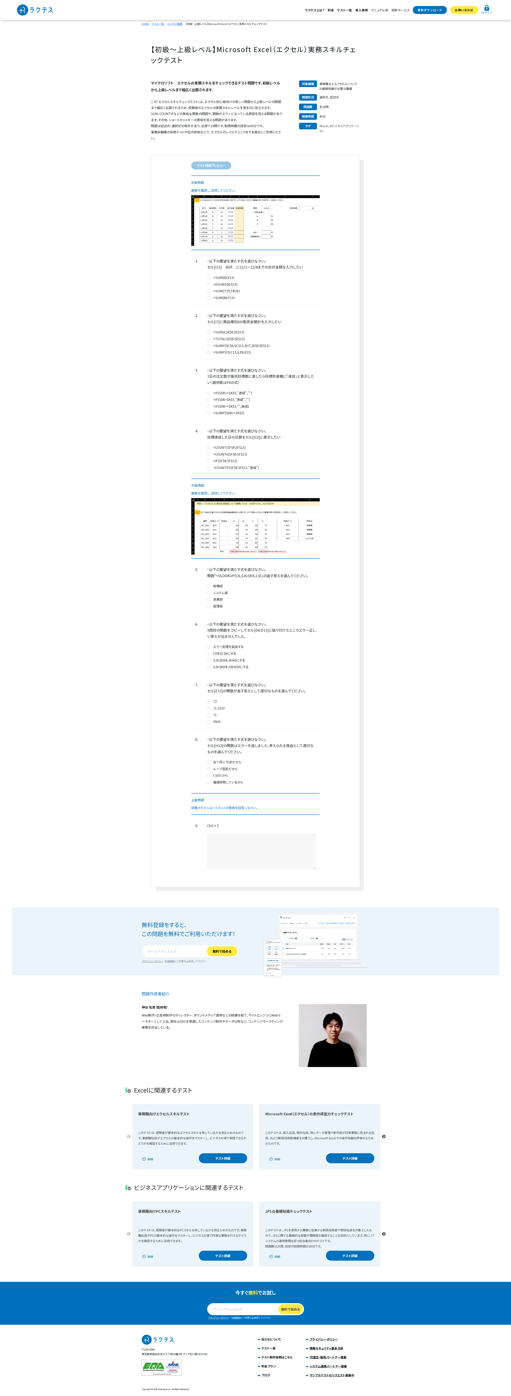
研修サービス (401, 10)
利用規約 (169, 961)
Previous (129, 1137)
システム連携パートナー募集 (328, 1366)
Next (384, 1137)
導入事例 (361, 10)
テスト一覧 (344, 10)
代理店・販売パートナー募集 (328, 1357)
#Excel (323, 126)
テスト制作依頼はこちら (276, 1357)
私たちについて (271, 1339)
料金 (331, 10)
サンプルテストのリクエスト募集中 (332, 1375)
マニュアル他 (379, 10)
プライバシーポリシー (153, 961)
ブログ (265, 1375)
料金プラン (268, 1366)
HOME (145, 24)
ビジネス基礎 (174, 24)
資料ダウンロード (430, 10)
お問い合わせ (464, 10)
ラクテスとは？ (315, 10)
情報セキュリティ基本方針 (326, 1348)
